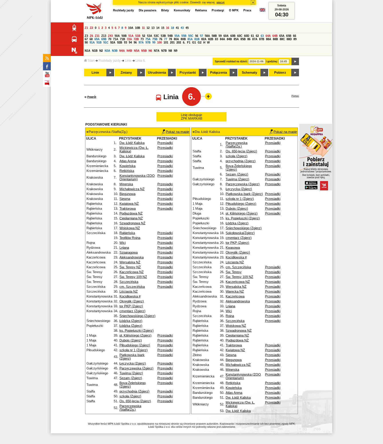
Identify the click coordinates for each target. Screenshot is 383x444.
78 (170, 39)
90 (86, 42)
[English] (262, 11)
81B (196, 39)
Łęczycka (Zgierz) (132, 363)
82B (210, 39)
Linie (128, 60)
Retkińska (126, 171)
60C (239, 35)
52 (143, 35)
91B (99, 42)
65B (288, 35)
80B (183, 39)
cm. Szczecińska (132, 286)
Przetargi (218, 10)
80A (176, 39)
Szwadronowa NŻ (132, 223)
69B (103, 39)
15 (162, 28)
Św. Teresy (234, 272)
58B (214, 35)
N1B (95, 50)
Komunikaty (182, 10)
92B (119, 42)
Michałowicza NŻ (132, 189)
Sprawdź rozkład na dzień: (231, 61)
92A (112, 42)
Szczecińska (128, 282)
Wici (122, 243)
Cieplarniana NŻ (131, 218)
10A (130, 28)
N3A (107, 50)
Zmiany (126, 72)
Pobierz (280, 72)
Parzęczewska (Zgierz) (136, 368)
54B (170, 35)
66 (294, 35)
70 (109, 39)
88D (289, 39)
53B (163, 35)
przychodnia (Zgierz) (134, 391)
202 (178, 42)
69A (97, 39)
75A (147, 39)
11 (143, 28)
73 (142, 39)
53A (149, 35)
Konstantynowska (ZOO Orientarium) (137, 177)
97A (141, 42)
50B (124, 35)
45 (187, 28)
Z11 (97, 35)
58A (207, 35)
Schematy (249, 72)
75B (154, 39)
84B (229, 39)
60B (232, 35)
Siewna (124, 199)
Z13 (103, 35)
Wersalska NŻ (129, 262)
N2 (101, 50)
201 (172, 42)
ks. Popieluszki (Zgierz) (136, 330)
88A (268, 39)
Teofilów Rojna (129, 238)
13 (152, 28)
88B (275, 39)
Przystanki (188, 72)
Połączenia (218, 72)
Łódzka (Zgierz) (130, 321)
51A (130, 35)
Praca (247, 10)
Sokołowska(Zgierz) (240, 233)
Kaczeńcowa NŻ (131, 272)
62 (257, 35)
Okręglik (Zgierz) (131, 301)
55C (190, 35)
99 (153, 42)
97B (147, 42)
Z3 (86, 35)
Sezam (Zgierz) (130, 378)
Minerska (126, 184)
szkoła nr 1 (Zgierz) (133, 350)
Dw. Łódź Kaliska (132, 143)
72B (136, 39)
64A (268, 35)
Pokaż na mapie (177, 132)
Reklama (201, 10)
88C (282, 39)
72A (129, 39)
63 (262, 35)
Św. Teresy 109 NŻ (133, 277)
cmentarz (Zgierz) (132, 311)
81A (190, 39)
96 (135, 42)
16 (167, 28)
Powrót (91, 97)
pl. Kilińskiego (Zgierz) (135, 335)
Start (91, 60)
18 (172, 28)
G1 (194, 42)
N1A (87, 50)
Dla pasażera (147, 10)
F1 (188, 42)
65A (281, 35)
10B (137, 28)
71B (122, 39)
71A (115, 39)
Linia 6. (140, 60)
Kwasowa (233, 247)
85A (236, 39)
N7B (164, 50)
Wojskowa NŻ (129, 228)
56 (196, 35)
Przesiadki (165, 143)
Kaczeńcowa (235, 296)
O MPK (233, 10)
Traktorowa (127, 208)
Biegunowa (127, 194)
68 (91, 39)
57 (201, 35)
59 (220, 35)
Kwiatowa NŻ (129, 203)
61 (252, 35)
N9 (175, 50)
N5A (136, 50)
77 (165, 39)
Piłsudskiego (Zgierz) (134, 345)
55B (183, 35)
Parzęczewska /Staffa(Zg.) (130, 407)
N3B (114, 50)
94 (130, 42)
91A (92, 42)
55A (177, 35)
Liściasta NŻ (128, 291)
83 (216, 39)
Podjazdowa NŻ (131, 213)
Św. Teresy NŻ (130, 267)
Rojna (230, 316)
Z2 (91, 28)
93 (125, 42)
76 (160, 39)
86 (248, 39)
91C (105, 42)
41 (177, 28)
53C (156, 35)
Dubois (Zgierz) (130, 340)
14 (157, 28)
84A (222, 39)
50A (117, 35)
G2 (199, 42)
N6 (150, 50)
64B (274, 35)
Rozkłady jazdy (109, 60)
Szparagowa (128, 252)
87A (254, 39)
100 (159, 42)
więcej (221, 2)
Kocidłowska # (130, 296)
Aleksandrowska (131, 257)
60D (246, 35)
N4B (129, 50)
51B (137, 35)
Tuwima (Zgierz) (131, 373)
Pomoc (295, 96)
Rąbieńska (127, 233)
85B (243, 39)
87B (261, 39)
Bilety (165, 10)
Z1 (86, 28)
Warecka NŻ (235, 291)
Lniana (124, 247)
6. (184, 42)
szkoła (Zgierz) (130, 396)
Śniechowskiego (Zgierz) (137, 316)
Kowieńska (127, 166)
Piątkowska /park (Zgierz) (244, 194)
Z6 (91, 35)
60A (226, 35)
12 (148, 28)
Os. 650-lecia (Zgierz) (135, 401)
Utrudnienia (157, 72)
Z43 (110, 35)
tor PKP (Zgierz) (131, 306)
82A (203, 39)
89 (295, 39)
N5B (144, 50)
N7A (156, 50)
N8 (170, 50)
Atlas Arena (127, 161)
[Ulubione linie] (207, 96)
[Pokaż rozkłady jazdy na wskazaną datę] (295, 61)
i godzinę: (272, 61)
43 (182, 28)
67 (86, 39)
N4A (122, 50)
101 (166, 42)
